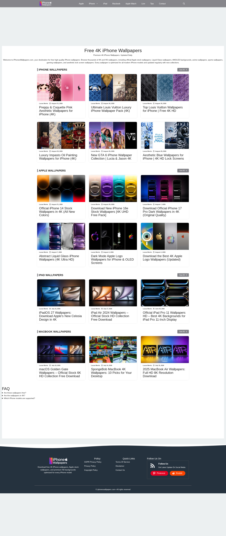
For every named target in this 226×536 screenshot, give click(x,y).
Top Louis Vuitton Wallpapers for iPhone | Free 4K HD (163, 109)
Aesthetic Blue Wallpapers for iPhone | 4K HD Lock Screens (163, 156)
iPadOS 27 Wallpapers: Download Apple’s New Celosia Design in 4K (60, 316)
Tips (152, 3)
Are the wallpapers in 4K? (14, 395)
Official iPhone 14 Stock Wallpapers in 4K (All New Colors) (57, 211)
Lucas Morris (43, 103)
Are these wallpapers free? (15, 393)
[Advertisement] (80, 26)
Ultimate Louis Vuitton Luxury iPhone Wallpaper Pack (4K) (111, 109)
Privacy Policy (90, 466)
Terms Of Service (123, 462)
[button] (184, 3)
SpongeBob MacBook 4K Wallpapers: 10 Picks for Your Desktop (111, 372)
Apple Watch (131, 3)
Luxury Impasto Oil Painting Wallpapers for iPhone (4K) (58, 156)
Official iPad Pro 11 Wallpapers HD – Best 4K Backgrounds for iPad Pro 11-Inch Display (164, 316)
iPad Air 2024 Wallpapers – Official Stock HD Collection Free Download (110, 316)
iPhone (92, 3)
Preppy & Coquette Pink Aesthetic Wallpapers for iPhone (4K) (56, 111)
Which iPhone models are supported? (19, 398)
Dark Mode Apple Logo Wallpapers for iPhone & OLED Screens (112, 259)
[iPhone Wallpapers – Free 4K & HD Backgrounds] (45, 3)
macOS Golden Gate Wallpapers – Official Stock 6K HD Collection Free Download (60, 372)
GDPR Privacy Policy (92, 462)
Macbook (116, 3)
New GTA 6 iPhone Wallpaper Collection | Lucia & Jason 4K (111, 156)
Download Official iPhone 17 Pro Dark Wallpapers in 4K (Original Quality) (162, 211)
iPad (105, 3)
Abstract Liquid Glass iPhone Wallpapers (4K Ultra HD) (59, 257)
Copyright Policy (91, 470)
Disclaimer (120, 466)
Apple (81, 3)
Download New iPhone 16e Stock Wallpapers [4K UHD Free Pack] (109, 211)
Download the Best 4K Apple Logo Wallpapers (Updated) (162, 257)
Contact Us (120, 470)
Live (143, 3)
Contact (162, 3)
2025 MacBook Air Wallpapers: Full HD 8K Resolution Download (164, 372)
